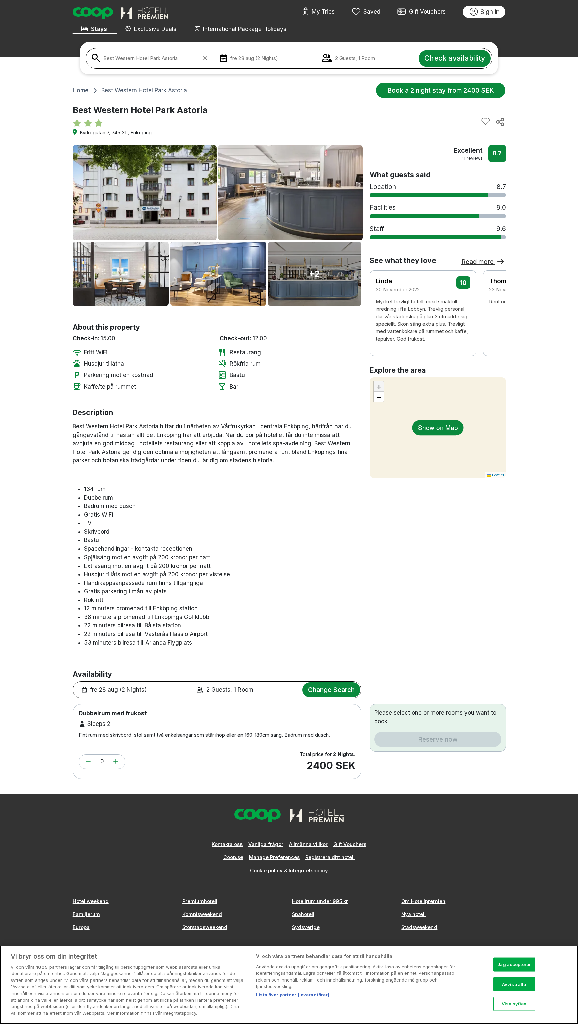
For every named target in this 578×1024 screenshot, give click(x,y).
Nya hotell (413, 914)
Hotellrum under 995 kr (320, 901)
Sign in (490, 12)
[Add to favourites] (485, 121)
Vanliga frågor (265, 844)
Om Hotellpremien (423, 901)
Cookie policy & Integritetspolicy (289, 871)
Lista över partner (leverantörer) (292, 994)
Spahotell (303, 914)
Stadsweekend (419, 927)
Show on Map (438, 427)
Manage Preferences (274, 857)
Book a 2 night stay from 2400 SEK (440, 90)
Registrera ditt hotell (330, 857)
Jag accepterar (514, 964)
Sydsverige (306, 927)
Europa (81, 927)
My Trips (323, 11)
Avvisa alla (514, 984)
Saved (371, 11)
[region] (289, 985)
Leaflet (497, 475)
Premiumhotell (199, 901)
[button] (88, 761)
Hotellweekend (91, 901)
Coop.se (233, 857)
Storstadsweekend (204, 927)
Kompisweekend (202, 914)
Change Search (331, 690)
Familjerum (86, 914)
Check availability (454, 58)
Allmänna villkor (308, 844)
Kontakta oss (227, 844)
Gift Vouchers (427, 11)
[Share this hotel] (499, 121)
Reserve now (438, 739)
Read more (478, 262)
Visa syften (514, 1003)
